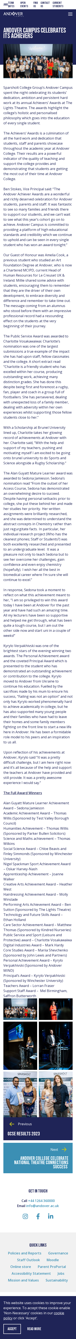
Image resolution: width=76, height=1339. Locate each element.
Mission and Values (23, 1280)
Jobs (5, 4)
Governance (58, 1253)
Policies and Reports (24, 1253)
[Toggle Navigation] (70, 14)
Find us (35, 4)
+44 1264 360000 (41, 1200)
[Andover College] (13, 14)
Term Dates (11, 4)
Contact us (45, 4)
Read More (34, 1329)
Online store (20, 1266)
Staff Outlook (28, 1260)
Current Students (58, 4)
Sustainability (57, 1280)
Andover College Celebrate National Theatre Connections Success (41, 1162)
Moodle (53, 1260)
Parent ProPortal (52, 1266)
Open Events (24, 4)
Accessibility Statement (31, 1273)
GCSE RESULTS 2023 (24, 1134)
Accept (12, 1329)
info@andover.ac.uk (42, 1205)
